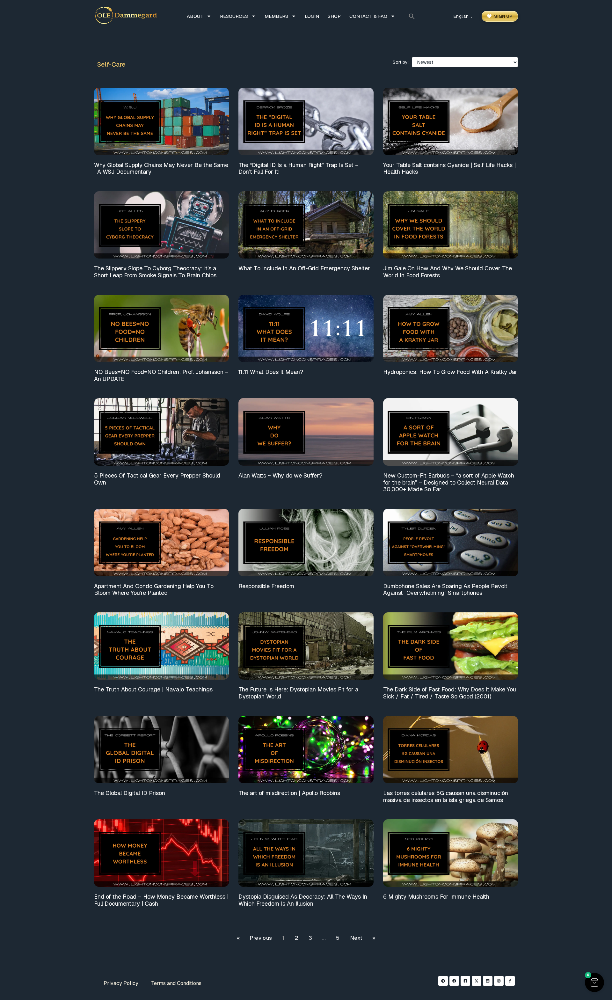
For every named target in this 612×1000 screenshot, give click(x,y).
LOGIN (312, 16)
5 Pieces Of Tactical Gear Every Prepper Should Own (157, 479)
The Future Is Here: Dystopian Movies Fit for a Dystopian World (298, 693)
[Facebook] (454, 981)
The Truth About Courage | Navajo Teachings (153, 689)
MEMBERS (276, 16)
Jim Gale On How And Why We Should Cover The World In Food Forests (447, 272)
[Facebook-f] (510, 981)
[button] (411, 16)
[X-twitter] (476, 981)
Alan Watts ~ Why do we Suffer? (280, 475)
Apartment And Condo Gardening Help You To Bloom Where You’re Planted (154, 589)
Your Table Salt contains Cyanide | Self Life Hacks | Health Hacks (449, 168)
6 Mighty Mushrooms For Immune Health (436, 896)
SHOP (334, 16)
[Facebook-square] (465, 981)
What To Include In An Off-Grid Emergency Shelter (304, 268)
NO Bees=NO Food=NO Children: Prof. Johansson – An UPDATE (161, 375)
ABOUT (195, 16)
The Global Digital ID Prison (129, 793)
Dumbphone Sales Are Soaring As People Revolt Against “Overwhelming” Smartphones (445, 589)
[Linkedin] (487, 981)
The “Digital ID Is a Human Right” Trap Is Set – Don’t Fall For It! (298, 168)
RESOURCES (234, 16)
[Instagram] (499, 981)
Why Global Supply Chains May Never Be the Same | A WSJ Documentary (161, 168)
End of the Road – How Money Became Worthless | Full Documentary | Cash (161, 900)
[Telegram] (443, 981)
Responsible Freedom (266, 586)
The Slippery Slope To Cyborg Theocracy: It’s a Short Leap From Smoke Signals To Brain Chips (155, 272)
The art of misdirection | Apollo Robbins (289, 793)
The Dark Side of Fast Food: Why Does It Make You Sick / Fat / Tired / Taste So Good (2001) (449, 693)
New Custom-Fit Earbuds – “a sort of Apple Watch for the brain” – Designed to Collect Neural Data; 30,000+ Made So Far (448, 482)
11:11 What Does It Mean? (270, 372)
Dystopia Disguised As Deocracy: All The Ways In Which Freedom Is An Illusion (302, 900)
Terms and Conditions (176, 983)
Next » (362, 937)
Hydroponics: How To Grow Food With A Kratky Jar (450, 372)
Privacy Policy (121, 983)
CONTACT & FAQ (368, 16)
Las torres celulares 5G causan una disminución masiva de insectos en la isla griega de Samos (445, 796)
